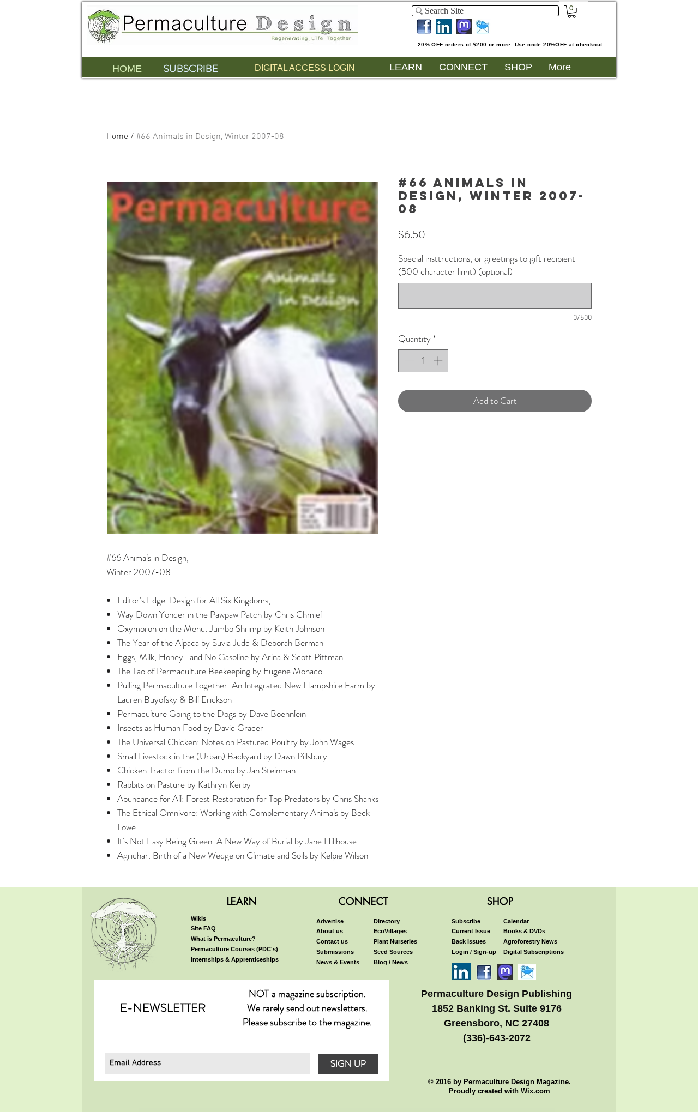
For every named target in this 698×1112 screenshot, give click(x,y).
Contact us (332, 941)
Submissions (335, 951)
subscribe (288, 1022)
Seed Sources (393, 951)
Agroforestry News (530, 941)
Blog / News (391, 962)
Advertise (330, 921)
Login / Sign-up (474, 951)
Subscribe (466, 921)
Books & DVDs (524, 931)
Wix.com (535, 1091)
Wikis (198, 918)
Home (117, 136)
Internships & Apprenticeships (235, 959)
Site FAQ (203, 928)
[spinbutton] (423, 361)
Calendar (516, 921)
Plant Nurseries (395, 941)
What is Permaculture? (223, 938)
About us (329, 931)
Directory (387, 921)
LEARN (242, 901)
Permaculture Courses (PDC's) (234, 949)
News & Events (337, 962)
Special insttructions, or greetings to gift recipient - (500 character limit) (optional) (490, 265)
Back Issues (469, 941)
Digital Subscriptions (533, 951)
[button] (571, 11)
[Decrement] (408, 361)
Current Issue (471, 931)
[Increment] (439, 361)
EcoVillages (390, 931)
